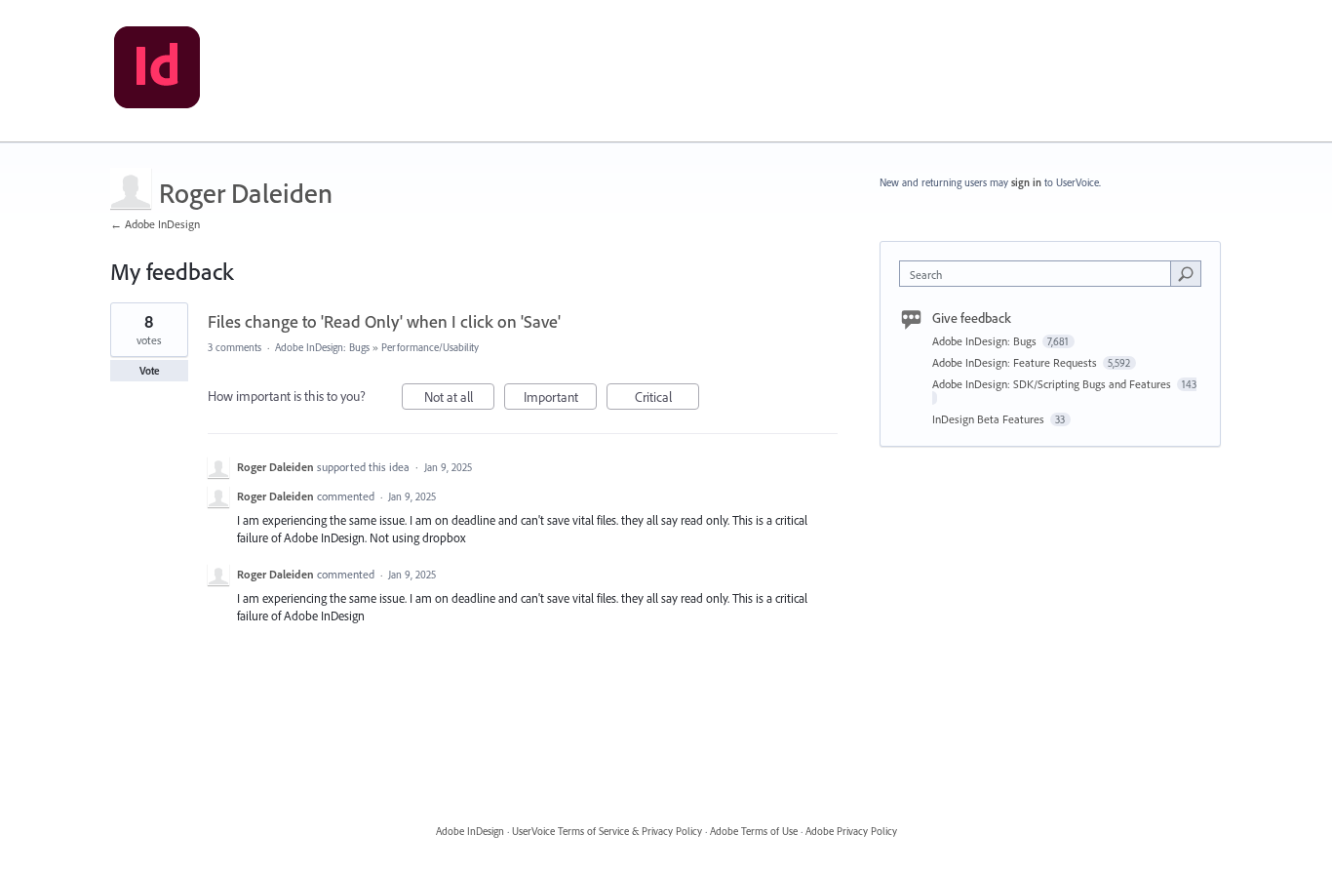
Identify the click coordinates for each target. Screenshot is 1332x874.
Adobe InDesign (470, 831)
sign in (1026, 182)
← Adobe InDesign (155, 224)
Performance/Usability (430, 347)
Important (560, 399)
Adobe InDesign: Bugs (322, 347)
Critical (667, 399)
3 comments (234, 347)
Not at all (459, 399)
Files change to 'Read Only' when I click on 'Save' (384, 321)
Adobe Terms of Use (754, 831)
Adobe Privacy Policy (851, 831)
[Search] (1185, 273)
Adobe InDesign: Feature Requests (1016, 362)
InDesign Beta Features (989, 419)
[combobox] (1040, 273)
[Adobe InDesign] (157, 71)
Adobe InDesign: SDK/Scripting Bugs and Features (1053, 384)
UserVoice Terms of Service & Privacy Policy (607, 831)
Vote (149, 370)
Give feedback (971, 318)
